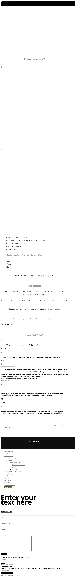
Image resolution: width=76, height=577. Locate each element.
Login (3, 564)
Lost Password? (10, 564)
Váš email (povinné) (6, 524)
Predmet (3, 529)
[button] (34, 48)
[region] (34, 34)
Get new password (6, 573)
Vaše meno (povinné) (7, 518)
